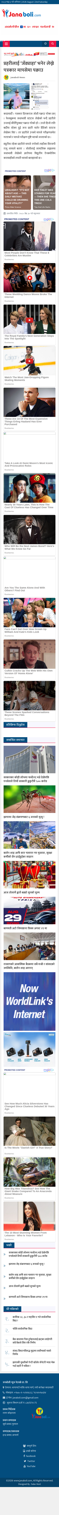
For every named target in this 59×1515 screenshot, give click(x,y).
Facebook (31, 1456)
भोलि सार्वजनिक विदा (22, 1329)
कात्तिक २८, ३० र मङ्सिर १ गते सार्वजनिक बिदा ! (32, 1319)
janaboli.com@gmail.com (25, 1398)
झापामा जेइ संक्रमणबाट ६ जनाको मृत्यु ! (24, 817)
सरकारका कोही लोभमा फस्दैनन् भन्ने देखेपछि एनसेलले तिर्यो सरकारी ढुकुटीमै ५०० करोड (26, 779)
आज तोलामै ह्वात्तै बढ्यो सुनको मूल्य (22, 892)
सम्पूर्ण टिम (31, 1446)
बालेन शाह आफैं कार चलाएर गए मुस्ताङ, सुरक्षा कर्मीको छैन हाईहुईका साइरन (28, 855)
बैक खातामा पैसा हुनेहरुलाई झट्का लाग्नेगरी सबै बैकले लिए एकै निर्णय (32, 1341)
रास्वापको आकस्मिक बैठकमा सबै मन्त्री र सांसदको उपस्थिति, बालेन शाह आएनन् (29, 966)
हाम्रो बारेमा (31, 1451)
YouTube (31, 1466)
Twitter (31, 1461)
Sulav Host (36, 1484)
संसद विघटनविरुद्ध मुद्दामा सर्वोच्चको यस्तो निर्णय (32, 1352)
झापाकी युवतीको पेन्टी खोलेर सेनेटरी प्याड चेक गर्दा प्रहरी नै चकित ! (34, 1364)
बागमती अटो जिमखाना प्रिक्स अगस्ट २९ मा (25, 928)
